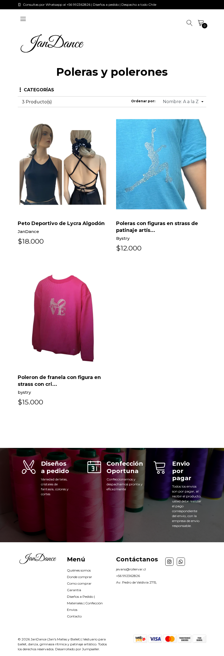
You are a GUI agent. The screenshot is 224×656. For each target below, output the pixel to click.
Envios (72, 610)
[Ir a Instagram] (169, 561)
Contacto (74, 616)
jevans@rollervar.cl (131, 569)
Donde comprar (79, 577)
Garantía (74, 590)
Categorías (39, 89)
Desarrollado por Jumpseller (77, 649)
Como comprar (79, 583)
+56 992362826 (128, 576)
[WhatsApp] (181, 561)
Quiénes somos (79, 570)
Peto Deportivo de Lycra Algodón (61, 223)
